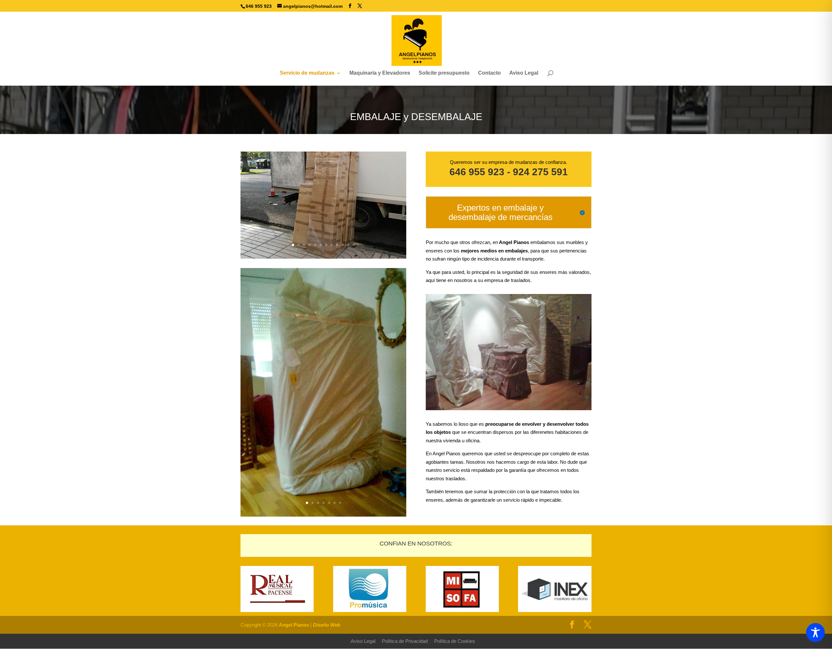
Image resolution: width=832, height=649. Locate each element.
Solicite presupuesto (444, 73)
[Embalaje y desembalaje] (323, 515)
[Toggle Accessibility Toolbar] (815, 632)
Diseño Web (326, 625)
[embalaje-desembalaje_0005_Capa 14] (323, 257)
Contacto (489, 73)
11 (348, 245)
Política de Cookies (454, 641)
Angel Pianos (294, 625)
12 (354, 245)
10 (343, 245)
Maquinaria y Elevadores (379, 73)
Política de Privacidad (405, 641)
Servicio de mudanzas (307, 73)
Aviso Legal (523, 73)
